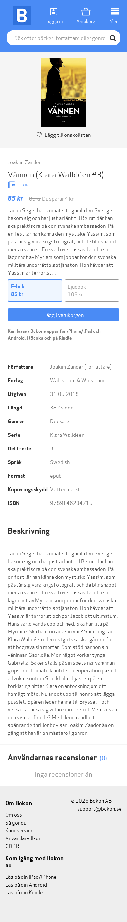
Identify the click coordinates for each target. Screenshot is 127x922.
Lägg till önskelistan (68, 134)
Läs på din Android (26, 884)
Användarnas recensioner (57, 757)
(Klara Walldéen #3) (70, 174)
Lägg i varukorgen (63, 314)
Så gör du (15, 822)
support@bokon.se (99, 808)
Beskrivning (29, 531)
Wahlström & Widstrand (78, 379)
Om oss (13, 814)
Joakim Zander (24, 161)
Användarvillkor (23, 837)
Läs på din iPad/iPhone (31, 876)
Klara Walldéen (67, 434)
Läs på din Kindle (24, 892)
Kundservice (19, 830)
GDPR (12, 845)
